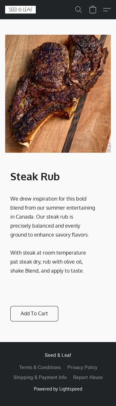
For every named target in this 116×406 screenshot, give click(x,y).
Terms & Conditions (40, 367)
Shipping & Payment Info (40, 377)
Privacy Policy (82, 367)
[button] (21, 9)
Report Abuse (88, 377)
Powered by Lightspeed (58, 389)
